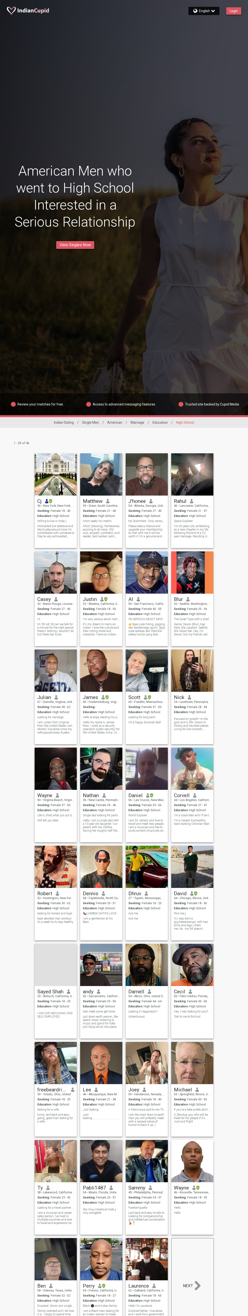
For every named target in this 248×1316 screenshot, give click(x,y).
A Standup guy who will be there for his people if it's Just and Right (191, 1118)
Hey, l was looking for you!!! (191, 1011)
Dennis (90, 893)
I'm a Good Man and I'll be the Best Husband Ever (192, 815)
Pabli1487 (94, 1188)
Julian (44, 697)
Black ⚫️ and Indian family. (100, 1306)
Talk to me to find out (187, 1016)
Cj (39, 501)
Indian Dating (64, 422)
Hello (177, 1207)
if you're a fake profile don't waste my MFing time (192, 1109)
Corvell (182, 795)
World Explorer (137, 815)
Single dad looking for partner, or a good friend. (101, 815)
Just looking (91, 1109)
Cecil (179, 992)
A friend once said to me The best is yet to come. (146, 1109)
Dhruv (134, 893)
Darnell (136, 992)
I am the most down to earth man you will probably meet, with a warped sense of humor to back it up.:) (146, 1120)
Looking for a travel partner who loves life (55, 1207)
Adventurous (136, 1016)
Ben (41, 1286)
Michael (183, 1090)
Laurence (138, 1286)
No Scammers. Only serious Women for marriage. (146, 521)
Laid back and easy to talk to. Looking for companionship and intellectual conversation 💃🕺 (146, 1218)
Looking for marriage (50, 717)
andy (88, 992)
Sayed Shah (50, 992)
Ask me (133, 913)
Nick (179, 697)
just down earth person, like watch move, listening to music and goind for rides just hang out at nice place (100, 1022)
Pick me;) (180, 913)
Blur (178, 599)
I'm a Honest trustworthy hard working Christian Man (191, 822)
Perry (89, 1286)
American (114, 422)
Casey (44, 599)
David (180, 893)
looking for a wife (48, 1109)
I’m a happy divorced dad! (144, 722)
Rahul (180, 501)
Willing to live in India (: (52, 521)
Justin (90, 599)
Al (130, 599)
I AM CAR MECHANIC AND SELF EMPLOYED (55, 1015)
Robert (44, 893)
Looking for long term (141, 717)
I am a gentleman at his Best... (98, 920)
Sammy (136, 1188)
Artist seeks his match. (97, 521)
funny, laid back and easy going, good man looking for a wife (55, 1118)
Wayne (44, 795)
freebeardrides (52, 1090)
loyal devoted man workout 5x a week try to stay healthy (55, 920)
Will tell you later (47, 820)
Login (234, 11)
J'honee (137, 501)
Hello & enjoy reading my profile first (101, 717)
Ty (40, 1188)
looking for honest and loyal (54, 913)
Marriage (137, 422)
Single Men (90, 422)
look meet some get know (99, 1011)
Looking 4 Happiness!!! (142, 1011)
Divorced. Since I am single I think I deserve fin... (55, 1306)
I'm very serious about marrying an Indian (101, 619)
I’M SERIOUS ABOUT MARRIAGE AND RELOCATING (146, 619)
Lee (87, 1090)
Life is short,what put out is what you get (55, 815)
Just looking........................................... (101, 1116)
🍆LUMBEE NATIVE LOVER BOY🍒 (101, 913)
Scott (134, 697)
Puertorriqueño (137, 1207)
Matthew (93, 501)
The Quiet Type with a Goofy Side (192, 619)
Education (160, 422)
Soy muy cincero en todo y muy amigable (99, 1211)
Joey (133, 1090)
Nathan (91, 795)
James (90, 697)
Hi (38, 619)
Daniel (135, 795)
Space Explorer (183, 521)
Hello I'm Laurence (140, 1306)
